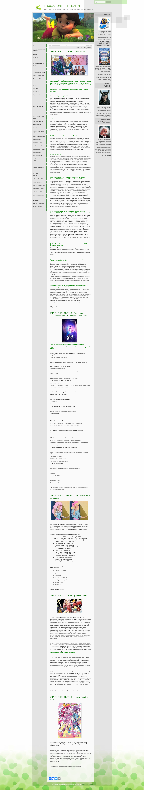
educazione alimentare (39, 185)
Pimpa (34, 85)
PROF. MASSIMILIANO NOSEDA (39, 50)
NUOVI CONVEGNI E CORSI (38, 64)
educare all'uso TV (38, 178)
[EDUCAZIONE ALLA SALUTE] (37, 7)
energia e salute (37, 164)
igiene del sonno (37, 182)
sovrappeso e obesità (38, 188)
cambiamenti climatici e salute (39, 159)
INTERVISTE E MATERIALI (37, 174)
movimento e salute (38, 146)
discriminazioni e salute (39, 136)
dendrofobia (36, 200)
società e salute (37, 139)
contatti (35, 54)
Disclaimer (91, 784)
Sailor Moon (36, 91)
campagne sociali (37, 109)
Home (34, 45)
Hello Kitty (35, 88)
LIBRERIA (35, 57)
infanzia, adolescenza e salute (39, 132)
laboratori (35, 128)
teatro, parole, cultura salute (38, 117)
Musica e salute (37, 78)
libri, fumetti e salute (38, 121)
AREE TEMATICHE (38, 106)
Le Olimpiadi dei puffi (38, 75)
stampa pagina (89, 44)
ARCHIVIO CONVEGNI (39, 72)
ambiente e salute (37, 155)
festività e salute (37, 124)
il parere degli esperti (38, 167)
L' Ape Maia (36, 100)
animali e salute (37, 152)
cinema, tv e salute (38, 113)
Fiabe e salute (36, 82)
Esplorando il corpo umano (38, 95)
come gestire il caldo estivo (38, 196)
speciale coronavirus (38, 203)
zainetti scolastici (37, 191)
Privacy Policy (85, 784)
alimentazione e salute (39, 149)
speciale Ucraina (37, 206)
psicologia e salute (38, 142)
